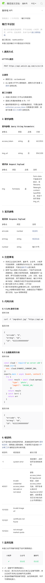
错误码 (35, 231)
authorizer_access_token (16, 107)
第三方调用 (17, 110)
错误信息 (35, 239)
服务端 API (7, 10)
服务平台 (24, 267)
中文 (33, 3)
